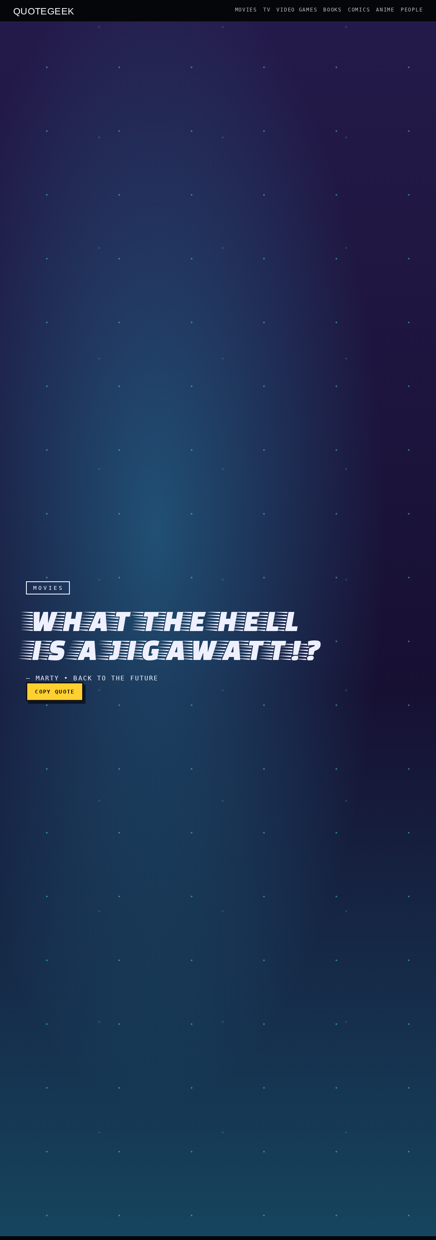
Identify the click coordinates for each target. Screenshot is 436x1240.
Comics (359, 10)
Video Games (296, 10)
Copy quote (55, 691)
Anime (385, 10)
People (412, 10)
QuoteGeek (44, 10)
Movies (246, 10)
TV (266, 10)
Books (332, 10)
